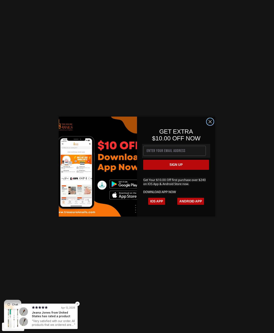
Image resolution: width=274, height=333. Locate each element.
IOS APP (156, 201)
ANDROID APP (190, 201)
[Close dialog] (210, 121)
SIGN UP (176, 164)
